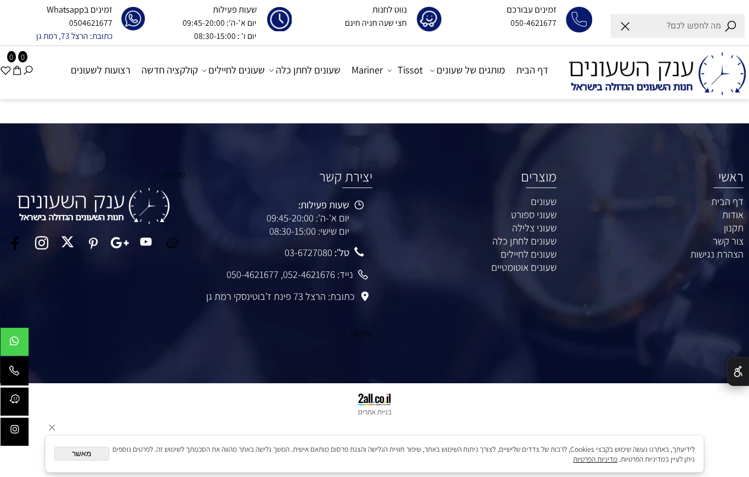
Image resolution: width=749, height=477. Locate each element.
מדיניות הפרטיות (595, 459)
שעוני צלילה (534, 227)
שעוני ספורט (534, 214)
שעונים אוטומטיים (524, 267)
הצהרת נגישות (717, 253)
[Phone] (14, 374)
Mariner (367, 69)
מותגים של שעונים (470, 69)
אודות (733, 214)
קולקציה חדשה (169, 69)
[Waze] (14, 404)
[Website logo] (653, 72)
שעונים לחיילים (236, 69)
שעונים (544, 201)
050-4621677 (252, 274)
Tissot (410, 69)
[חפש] (27, 70)
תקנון (734, 227)
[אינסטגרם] (14, 434)
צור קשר (728, 240)
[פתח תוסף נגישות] (738, 371)
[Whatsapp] (14, 345)
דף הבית (532, 69)
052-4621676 (309, 274)
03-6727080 (308, 252)
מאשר (82, 454)
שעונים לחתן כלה (308, 69)
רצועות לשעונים (100, 69)
